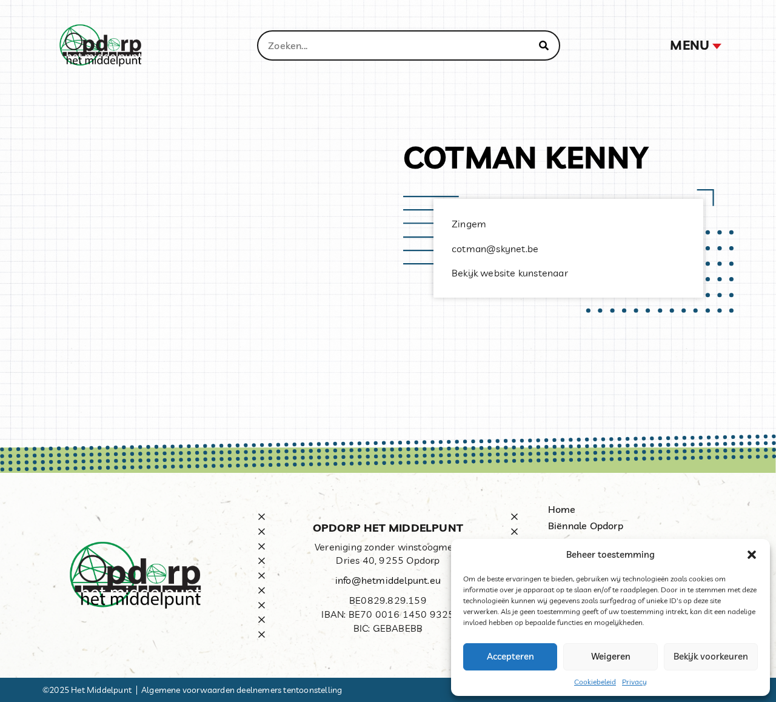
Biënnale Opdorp (585, 526)
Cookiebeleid (595, 681)
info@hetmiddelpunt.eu (388, 580)
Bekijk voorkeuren (711, 656)
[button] (752, 555)
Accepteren (510, 656)
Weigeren (610, 656)
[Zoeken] (544, 45)
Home (562, 509)
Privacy (634, 681)
